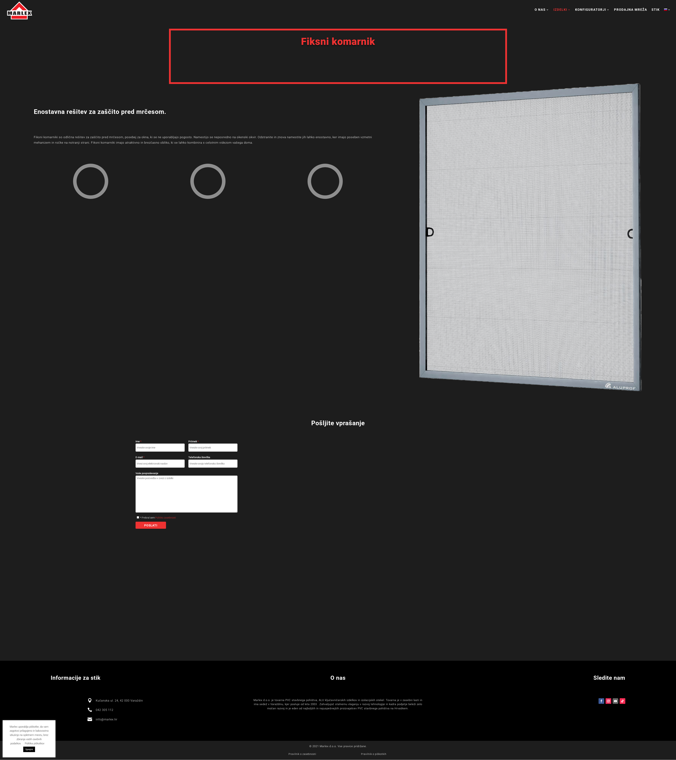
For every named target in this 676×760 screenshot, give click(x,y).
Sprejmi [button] (29, 749)
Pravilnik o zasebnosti (302, 754)
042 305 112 (104, 710)
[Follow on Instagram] (608, 701)
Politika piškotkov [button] (34, 743)
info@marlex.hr (106, 719)
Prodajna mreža (630, 9)
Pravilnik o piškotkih (373, 754)
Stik (656, 9)
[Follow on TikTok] (622, 701)
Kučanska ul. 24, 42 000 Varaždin (119, 700)
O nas (540, 9)
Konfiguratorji (590, 9)
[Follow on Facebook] (601, 701)
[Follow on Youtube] (615, 701)
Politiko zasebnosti (165, 517)
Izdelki (560, 9)
